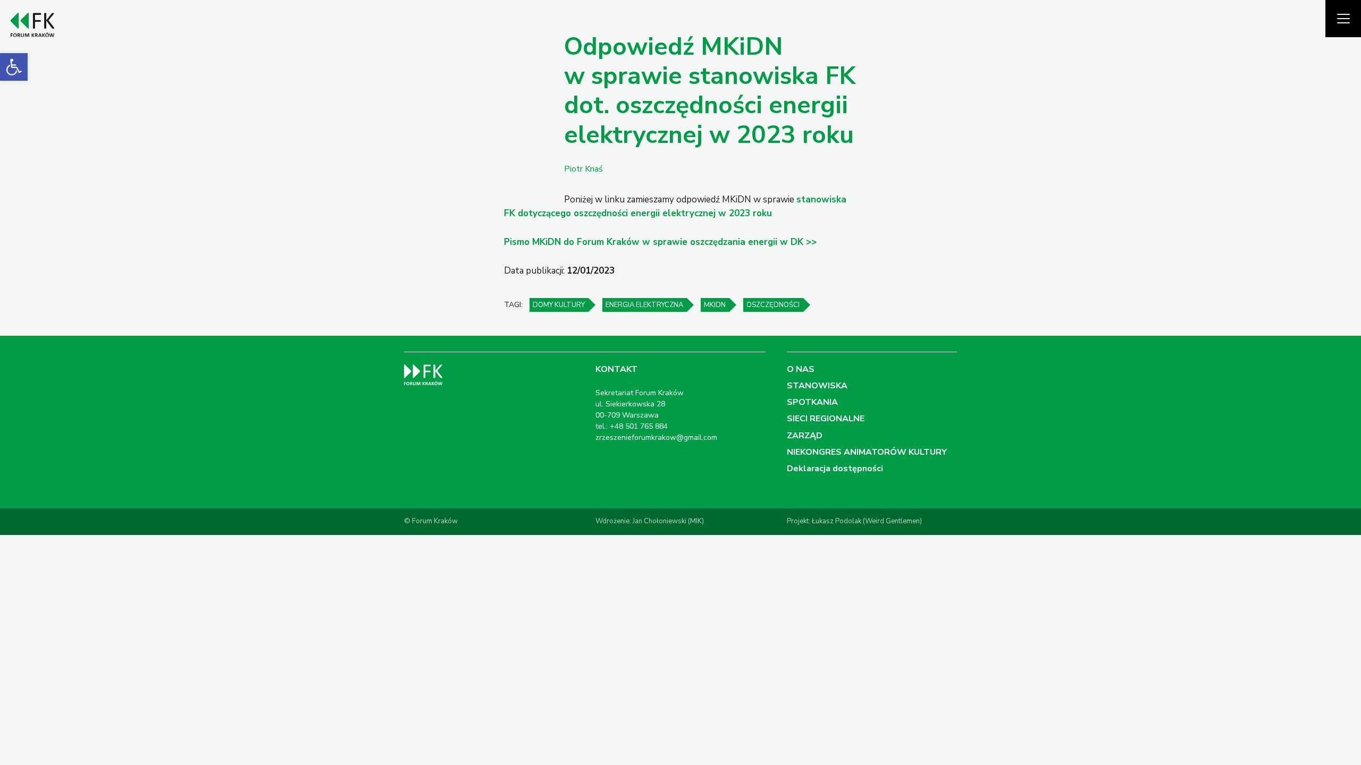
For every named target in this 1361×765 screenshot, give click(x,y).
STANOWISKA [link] (817, 386)
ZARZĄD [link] (804, 435)
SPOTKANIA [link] (812, 402)
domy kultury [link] (559, 305)
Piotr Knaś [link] (583, 169)
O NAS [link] (800, 369)
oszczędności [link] (773, 305)
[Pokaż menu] (1343, 18)
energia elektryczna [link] (644, 305)
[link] (14, 67)
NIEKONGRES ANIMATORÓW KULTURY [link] (867, 452)
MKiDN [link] (715, 305)
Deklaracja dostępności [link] (835, 468)
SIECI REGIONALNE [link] (825, 418)
